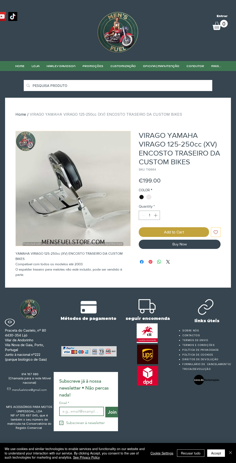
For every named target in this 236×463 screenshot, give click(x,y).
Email (64, 403)
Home (20, 114)
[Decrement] (142, 215)
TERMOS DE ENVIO (195, 340)
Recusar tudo (191, 453)
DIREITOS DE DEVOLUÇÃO (200, 359)
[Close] (230, 453)
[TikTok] (12, 16)
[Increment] (156, 215)
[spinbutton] (149, 215)
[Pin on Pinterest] (150, 262)
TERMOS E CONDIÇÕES (198, 345)
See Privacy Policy (86, 457)
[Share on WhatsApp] (159, 262)
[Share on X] (168, 262)
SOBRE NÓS (190, 330)
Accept (216, 453)
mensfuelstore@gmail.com (29, 390)
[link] (220, 25)
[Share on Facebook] (142, 262)
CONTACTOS (191, 335)
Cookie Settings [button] (161, 453)
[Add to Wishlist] (216, 232)
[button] (123, 66)
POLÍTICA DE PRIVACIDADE (200, 349)
